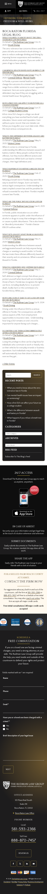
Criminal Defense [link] (15, 78)
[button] (8, 4)
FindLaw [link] (27, 885)
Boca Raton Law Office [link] (24, 813)
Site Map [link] (14, 882)
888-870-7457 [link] (10, 595)
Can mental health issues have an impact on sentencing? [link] (24, 396)
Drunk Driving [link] (14, 45)
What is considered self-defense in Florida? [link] (23, 267)
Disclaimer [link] (7, 882)
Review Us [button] (24, 853)
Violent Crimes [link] (14, 143)
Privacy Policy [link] (22, 882)
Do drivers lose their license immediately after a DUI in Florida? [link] (22, 332)
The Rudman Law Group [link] (23, 42)
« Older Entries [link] (8, 364)
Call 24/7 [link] (39, 11)
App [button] (9, 11)
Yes (7, 726)
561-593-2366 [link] (34, 593)
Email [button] (25, 11)
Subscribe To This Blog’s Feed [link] (17, 457)
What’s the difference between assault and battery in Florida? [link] (23, 411)
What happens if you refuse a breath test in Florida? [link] (24, 419)
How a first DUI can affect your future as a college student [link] (24, 404)
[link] (31, 4)
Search (37, 375)
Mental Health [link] (29, 78)
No (7, 729)
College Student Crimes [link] (18, 111)
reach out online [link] (33, 598)
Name (5, 678)
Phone (5, 691)
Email (6, 704)
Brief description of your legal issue (18, 736)
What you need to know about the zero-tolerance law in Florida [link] (22, 39)
